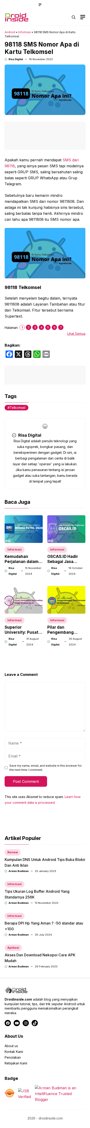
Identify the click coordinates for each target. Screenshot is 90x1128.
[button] (73, 17)
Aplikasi (13, 947)
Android (10, 32)
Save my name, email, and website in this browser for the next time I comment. (45, 768)
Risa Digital (16, 59)
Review (12, 852)
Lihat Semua (76, 334)
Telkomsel (17, 407)
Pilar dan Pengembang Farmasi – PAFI (61, 632)
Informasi (24, 32)
